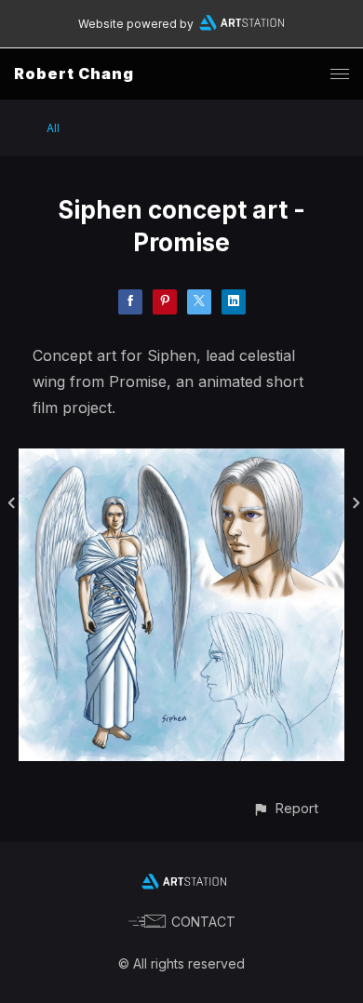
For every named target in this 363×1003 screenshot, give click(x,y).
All (53, 128)
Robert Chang (74, 73)
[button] (285, 808)
